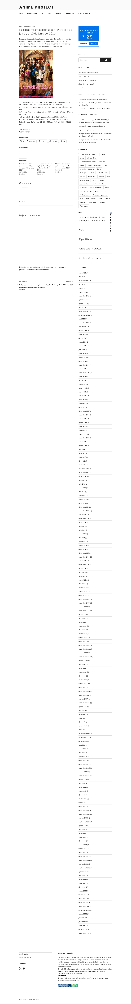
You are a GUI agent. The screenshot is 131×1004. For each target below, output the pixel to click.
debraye (82, 176)
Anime (82, 158)
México (82, 191)
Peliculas (96, 195)
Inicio (21, 13)
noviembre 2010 (83, 557)
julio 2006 (81, 745)
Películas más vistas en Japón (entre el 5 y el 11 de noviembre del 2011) (62, 166)
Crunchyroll (83, 173)
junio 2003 (82, 879)
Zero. (81, 230)
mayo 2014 (82, 426)
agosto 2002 (82, 914)
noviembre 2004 (84, 814)
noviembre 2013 (83, 438)
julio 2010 (81, 572)
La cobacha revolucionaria (87, 80)
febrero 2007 (82, 726)
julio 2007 (81, 710)
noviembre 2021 (83, 296)
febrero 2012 (82, 499)
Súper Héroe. (85, 239)
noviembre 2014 (83, 415)
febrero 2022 (82, 292)
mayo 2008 (82, 672)
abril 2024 (81, 284)
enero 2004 (82, 852)
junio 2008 (82, 668)
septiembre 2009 (84, 611)
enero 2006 (82, 760)
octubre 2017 (82, 346)
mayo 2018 (82, 334)
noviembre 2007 (84, 695)
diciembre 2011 (83, 507)
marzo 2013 (82, 465)
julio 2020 (81, 307)
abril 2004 (81, 841)
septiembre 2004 (84, 822)
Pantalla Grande (85, 195)
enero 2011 (82, 549)
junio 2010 (81, 576)
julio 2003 (81, 875)
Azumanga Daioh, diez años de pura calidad (92, 99)
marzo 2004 (82, 845)
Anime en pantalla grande (88, 162)
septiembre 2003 (84, 868)
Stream (107, 198)
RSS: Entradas (23, 954)
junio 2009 (82, 622)
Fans (108, 176)
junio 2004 (82, 833)
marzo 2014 (82, 430)
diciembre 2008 (83, 645)
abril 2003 (81, 887)
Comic (99, 169)
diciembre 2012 (83, 469)
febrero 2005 (82, 803)
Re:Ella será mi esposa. (90, 248)
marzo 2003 (82, 891)
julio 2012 (81, 480)
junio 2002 (82, 921)
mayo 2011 (82, 534)
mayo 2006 (82, 749)
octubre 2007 (83, 699)
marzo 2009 (82, 634)
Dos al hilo (81, 88)
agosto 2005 (82, 779)
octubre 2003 (83, 864)
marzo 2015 (82, 403)
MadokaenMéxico (96, 187)
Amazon (95, 154)
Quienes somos (32, 13)
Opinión (104, 191)
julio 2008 (81, 664)
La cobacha (83, 187)
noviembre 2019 (83, 311)
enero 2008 (82, 687)
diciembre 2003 (83, 856)
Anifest (103, 154)
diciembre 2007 (83, 691)
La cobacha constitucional (87, 142)
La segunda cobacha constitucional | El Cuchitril (94, 133)
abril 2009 (81, 630)
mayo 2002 (82, 925)
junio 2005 (82, 787)
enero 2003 (82, 898)
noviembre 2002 (84, 906)
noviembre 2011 (83, 511)
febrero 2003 (82, 895)
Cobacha (91, 169)
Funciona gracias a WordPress (28, 999)
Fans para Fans (84, 180)
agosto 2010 (82, 568)
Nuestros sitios (83, 13)
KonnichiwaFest (100, 184)
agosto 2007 (82, 707)
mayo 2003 (82, 883)
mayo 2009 (82, 626)
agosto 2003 (82, 872)
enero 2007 (82, 730)
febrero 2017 (82, 357)
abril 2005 (81, 795)
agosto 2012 (82, 476)
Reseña (93, 198)
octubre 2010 (83, 561)
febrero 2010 (82, 591)
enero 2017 (82, 361)
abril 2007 (81, 722)
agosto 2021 (82, 300)
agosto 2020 (82, 303)
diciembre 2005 (83, 764)
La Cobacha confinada (85, 136)
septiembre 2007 (84, 703)
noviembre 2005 (84, 768)
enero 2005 (82, 806)
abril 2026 (81, 277)
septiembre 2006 (84, 737)
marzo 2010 (82, 588)
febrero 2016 (82, 388)
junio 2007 (82, 714)
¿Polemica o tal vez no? (86, 84)
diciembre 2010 (83, 553)
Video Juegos (84, 206)
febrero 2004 (82, 848)
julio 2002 (81, 918)
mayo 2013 (82, 457)
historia (101, 180)
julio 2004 (81, 829)
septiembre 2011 (84, 518)
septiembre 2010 (84, 564)
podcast (104, 195)
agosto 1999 (82, 929)
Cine (24, 201)
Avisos (82, 165)
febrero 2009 (82, 637)
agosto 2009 (82, 614)
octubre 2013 (82, 442)
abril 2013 (81, 461)
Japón (82, 184)
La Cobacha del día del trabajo (88, 72)
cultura (92, 173)
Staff (100, 198)
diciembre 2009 (83, 599)
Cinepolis (83, 169)
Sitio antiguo (69, 13)
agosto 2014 (82, 422)
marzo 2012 (82, 495)
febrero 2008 (82, 683)
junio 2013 (81, 453)
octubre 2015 (82, 396)
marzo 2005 (82, 799)
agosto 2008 (82, 660)
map (33, 27)
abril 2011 (81, 538)
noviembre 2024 (83, 280)
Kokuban (89, 184)
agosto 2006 (82, 741)
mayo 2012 (82, 488)
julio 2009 (81, 618)
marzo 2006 (82, 756)
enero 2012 (82, 503)
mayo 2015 (82, 399)
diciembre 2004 (83, 810)
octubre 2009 (83, 607)
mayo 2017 (82, 353)
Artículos (102, 162)
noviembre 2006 (84, 733)
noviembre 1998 (83, 933)
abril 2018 (81, 338)
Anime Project (36, 7)
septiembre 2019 (84, 315)
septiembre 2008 (84, 657)
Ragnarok (81, 130)
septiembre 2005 (84, 776)
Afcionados (86, 154)
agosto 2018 (82, 330)
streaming (83, 202)
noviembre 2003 (84, 860)
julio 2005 (81, 783)
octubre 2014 (82, 419)
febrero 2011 (82, 545)
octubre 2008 (83, 653)
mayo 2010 (82, 580)
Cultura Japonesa (102, 173)
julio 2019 (81, 319)
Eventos (101, 176)
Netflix (97, 191)
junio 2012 (81, 484)
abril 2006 (81, 753)
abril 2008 (81, 676)
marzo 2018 (82, 342)
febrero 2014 (82, 434)
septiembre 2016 (84, 373)
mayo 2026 (82, 273)
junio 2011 (81, 530)
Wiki (49, 13)
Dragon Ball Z (92, 176)
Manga (107, 187)
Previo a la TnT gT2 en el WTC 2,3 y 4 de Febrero (94, 108)
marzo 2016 (82, 384)
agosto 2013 (82, 445)
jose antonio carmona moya (87, 126)
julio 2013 (81, 449)
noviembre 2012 (83, 472)
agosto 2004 (82, 826)
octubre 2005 (83, 772)
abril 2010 (81, 584)
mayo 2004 (82, 837)
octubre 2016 (82, 369)
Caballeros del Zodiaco (94, 165)
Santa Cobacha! (83, 76)
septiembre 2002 (84, 910)
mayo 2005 (82, 791)
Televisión (102, 202)
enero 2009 (82, 641)
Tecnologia (92, 202)
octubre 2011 (82, 515)
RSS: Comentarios (25, 957)
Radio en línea (84, 198)
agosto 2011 (82, 522)
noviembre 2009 (84, 603)
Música (89, 191)
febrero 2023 (82, 288)
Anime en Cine (91, 158)
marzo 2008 (82, 680)
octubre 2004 (83, 818)
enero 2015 (82, 407)
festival (94, 180)
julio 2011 (81, 526)
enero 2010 (82, 595)
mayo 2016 (82, 376)
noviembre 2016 (83, 365)
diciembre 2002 (83, 902)
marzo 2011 (82, 541)
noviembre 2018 (83, 323)
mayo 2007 (82, 718)
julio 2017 (81, 349)
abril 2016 (81, 380)
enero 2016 (82, 392)
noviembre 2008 (84, 649)
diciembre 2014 (83, 411)
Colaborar (58, 13)
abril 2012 (81, 492)
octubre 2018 (82, 326)
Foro (42, 13)
